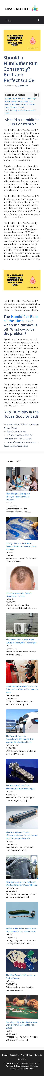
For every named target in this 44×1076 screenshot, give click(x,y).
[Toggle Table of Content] (35, 95)
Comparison (33, 424)
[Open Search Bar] (38, 20)
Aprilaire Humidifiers (17, 424)
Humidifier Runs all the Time (21, 318)
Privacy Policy (26, 1055)
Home (4, 1055)
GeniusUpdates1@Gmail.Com (22, 1068)
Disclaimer (22, 1059)
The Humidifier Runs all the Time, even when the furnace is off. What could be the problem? (19, 104)
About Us (38, 1055)
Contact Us (14, 1055)
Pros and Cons (10, 427)
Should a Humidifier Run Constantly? (20, 98)
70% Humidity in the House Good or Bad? (20, 111)
